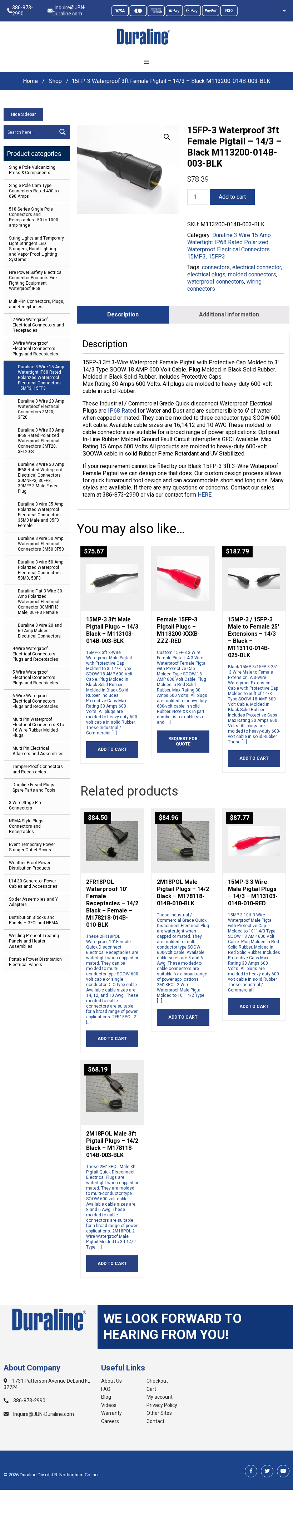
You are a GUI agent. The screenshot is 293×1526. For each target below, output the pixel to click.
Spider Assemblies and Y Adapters (33, 902)
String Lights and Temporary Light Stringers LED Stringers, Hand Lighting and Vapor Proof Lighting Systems (36, 249)
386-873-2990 (22, 11)
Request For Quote (183, 741)
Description (123, 314)
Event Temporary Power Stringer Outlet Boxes (32, 847)
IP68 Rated (122, 410)
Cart (151, 1389)
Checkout (157, 1381)
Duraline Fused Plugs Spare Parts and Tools (34, 787)
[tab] (123, 315)
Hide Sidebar (23, 114)
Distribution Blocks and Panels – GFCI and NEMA (33, 920)
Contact (155, 1421)
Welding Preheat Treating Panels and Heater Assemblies (34, 941)
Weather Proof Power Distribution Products (29, 865)
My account (159, 1397)
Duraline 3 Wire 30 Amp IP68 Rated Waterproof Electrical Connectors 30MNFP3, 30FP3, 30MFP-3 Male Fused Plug (41, 478)
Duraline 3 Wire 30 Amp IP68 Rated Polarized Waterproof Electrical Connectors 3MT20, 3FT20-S (41, 441)
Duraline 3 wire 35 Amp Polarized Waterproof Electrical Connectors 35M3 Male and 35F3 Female (40, 515)
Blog (106, 1397)
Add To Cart (112, 749)
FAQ (105, 1389)
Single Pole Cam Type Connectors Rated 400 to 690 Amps (34, 191)
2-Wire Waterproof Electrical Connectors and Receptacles (38, 325)
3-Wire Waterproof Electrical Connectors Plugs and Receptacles (35, 348)
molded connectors (252, 274)
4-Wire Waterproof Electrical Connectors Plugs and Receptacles (35, 654)
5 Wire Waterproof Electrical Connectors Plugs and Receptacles (35, 677)
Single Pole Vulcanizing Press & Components (32, 170)
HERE (205, 494)
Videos (108, 1405)
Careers (110, 1421)
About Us (111, 1381)
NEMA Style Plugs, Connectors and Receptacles (27, 826)
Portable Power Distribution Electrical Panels (35, 962)
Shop (55, 81)
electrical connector (256, 267)
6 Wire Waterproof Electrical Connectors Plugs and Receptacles (35, 701)
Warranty (111, 1413)
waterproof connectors (215, 281)
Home (30, 81)
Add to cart (232, 196)
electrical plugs (206, 274)
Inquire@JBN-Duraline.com (43, 1414)
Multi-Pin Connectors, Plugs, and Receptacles (36, 304)
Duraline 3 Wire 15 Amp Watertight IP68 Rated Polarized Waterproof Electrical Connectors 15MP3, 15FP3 (41, 377)
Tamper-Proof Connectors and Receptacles (38, 769)
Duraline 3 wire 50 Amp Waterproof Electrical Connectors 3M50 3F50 (41, 544)
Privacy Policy (161, 1405)
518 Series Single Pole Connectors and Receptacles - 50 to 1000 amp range (33, 217)
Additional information (229, 314)
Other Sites (159, 1413)
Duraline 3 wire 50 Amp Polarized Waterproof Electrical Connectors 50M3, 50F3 (40, 570)
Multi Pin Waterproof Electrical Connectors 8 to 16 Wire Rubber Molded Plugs (38, 727)
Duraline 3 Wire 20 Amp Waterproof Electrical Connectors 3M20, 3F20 (41, 409)
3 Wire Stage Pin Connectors (25, 805)
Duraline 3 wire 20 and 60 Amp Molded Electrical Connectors (40, 631)
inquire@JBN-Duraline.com (69, 11)
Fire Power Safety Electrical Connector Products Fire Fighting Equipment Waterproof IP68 (36, 280)
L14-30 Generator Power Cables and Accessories (33, 883)
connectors (216, 267)
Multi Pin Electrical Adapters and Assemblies (38, 751)
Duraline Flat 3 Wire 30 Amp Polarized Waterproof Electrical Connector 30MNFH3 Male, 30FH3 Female (40, 602)
